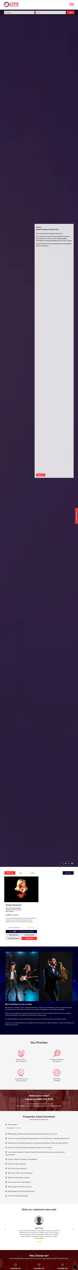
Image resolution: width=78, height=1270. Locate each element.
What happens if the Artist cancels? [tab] (20, 1187)
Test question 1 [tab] (13, 1124)
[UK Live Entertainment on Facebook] (62, 863)
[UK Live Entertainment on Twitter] (65, 863)
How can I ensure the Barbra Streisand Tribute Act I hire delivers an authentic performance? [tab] (38, 1138)
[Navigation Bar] (71, 4)
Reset (69, 873)
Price (21, 873)
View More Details (13, 938)
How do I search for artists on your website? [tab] (22, 1159)
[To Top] (75, 1267)
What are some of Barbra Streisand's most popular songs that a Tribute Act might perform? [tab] (38, 1143)
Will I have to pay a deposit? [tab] (17, 1168)
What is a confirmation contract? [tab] (18, 1177)
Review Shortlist (29, 935)
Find (70, 12)
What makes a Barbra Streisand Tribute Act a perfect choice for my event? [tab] (32, 1134)
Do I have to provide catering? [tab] (18, 1196)
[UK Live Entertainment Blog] (72, 863)
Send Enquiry (29, 938)
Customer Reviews (14, 927)
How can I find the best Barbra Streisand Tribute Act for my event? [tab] (30, 1147)
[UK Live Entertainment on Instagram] (69, 863)
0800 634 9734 (45, 1099)
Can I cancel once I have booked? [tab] (19, 1182)
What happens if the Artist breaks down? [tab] (21, 1191)
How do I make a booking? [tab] (17, 1164)
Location (32, 873)
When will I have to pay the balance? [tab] (20, 1173)
